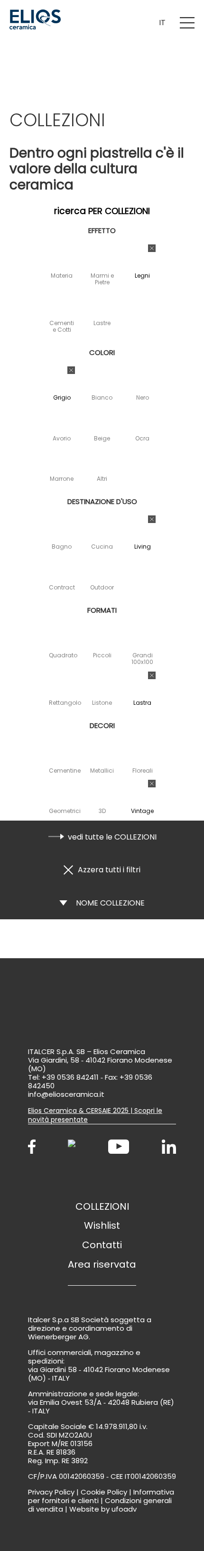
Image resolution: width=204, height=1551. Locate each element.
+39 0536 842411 (70, 1077)
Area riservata (102, 1264)
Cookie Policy (104, 1492)
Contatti (102, 1245)
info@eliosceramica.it (66, 1094)
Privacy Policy (51, 1492)
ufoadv (124, 1509)
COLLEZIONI (102, 1206)
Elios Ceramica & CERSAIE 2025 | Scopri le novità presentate (95, 1115)
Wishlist (102, 1225)
